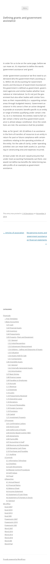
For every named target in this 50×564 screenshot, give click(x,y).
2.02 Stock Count (12, 426)
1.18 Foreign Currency (14, 408)
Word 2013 (9, 534)
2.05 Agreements (12, 436)
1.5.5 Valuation (13, 352)
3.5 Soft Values (11, 473)
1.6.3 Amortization (15, 371)
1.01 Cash (9, 325)
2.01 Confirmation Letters (16, 423)
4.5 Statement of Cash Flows (17, 494)
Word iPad (9, 544)
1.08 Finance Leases (13, 377)
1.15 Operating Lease (14, 399)
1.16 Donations (27, 213)
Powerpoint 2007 (11, 519)
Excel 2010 (8, 510)
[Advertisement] (25, 43)
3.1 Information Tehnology (16, 460)
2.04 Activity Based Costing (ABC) (18, 433)
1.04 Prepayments (13, 334)
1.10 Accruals (11, 383)
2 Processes (9, 420)
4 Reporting (9, 479)
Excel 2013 (8, 513)
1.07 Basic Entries (12, 374)
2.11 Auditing (11, 454)
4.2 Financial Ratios (13, 485)
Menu (25, 8)
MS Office (6, 504)
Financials (7, 315)
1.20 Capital (10, 414)
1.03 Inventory (11, 331)
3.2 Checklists (11, 463)
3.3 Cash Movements (14, 467)
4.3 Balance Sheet (12, 488)
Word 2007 (9, 528)
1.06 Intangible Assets (14, 362)
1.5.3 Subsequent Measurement (20, 346)
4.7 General (10, 500)
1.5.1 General (12, 340)
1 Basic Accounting (12, 322)
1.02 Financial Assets (14, 328)
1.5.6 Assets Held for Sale (17, 355)
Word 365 (8, 541)
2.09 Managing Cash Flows (16, 448)
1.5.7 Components (15, 359)
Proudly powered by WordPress (14, 559)
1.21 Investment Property (16, 417)
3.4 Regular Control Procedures (18, 470)
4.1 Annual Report (13, 482)
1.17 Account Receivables (15, 405)
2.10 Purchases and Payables (17, 451)
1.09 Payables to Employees (16, 380)
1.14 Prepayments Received (16, 396)
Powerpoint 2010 (11, 522)
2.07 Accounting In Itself (15, 442)
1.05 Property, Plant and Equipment (19, 337)
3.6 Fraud (9, 476)
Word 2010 (9, 531)
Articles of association (13, 232)
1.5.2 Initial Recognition (16, 343)
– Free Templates (11, 318)
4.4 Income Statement (14, 491)
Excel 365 (8, 516)
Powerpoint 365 (11, 525)
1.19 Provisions (12, 411)
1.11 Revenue (11, 386)
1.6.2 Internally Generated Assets (20, 368)
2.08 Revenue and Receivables (17, 445)
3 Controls (8, 457)
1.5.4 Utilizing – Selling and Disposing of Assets (25, 349)
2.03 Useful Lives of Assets (16, 430)
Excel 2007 (8, 507)
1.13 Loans (10, 393)
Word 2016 (9, 537)
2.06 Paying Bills (12, 439)
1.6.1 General (12, 365)
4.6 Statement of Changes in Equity (19, 497)
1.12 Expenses (11, 389)
